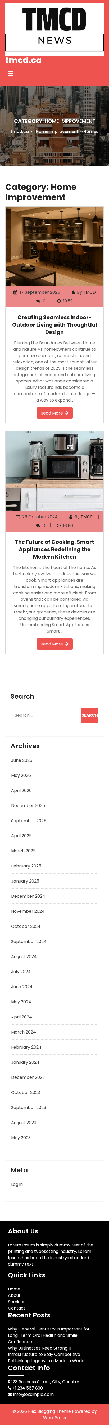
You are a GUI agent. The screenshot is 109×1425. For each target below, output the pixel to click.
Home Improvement (57, 131)
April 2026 (21, 790)
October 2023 (25, 1092)
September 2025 (28, 821)
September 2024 (29, 941)
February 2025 (26, 866)
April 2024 (21, 1017)
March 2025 (23, 851)
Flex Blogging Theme (50, 1411)
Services (16, 1302)
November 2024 (28, 911)
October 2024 (25, 926)
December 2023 (28, 1077)
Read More (51, 413)
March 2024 (23, 1032)
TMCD (89, 292)
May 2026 (21, 775)
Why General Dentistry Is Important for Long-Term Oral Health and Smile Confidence (49, 1335)
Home (14, 1289)
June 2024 (22, 987)
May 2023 (21, 1138)
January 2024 (25, 1062)
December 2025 (28, 806)
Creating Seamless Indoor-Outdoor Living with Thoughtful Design (54, 325)
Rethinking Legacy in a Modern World (46, 1361)
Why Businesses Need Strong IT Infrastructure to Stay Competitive (44, 1351)
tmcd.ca (23, 60)
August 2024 (24, 957)
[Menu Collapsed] (10, 74)
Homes (90, 131)
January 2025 (25, 881)
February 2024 (26, 1047)
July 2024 (21, 972)
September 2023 (28, 1108)
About (14, 1295)
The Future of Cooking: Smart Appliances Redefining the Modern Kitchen (54, 549)
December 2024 (28, 896)
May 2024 (21, 1002)
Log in (17, 1184)
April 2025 (21, 836)
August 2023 (23, 1123)
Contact (16, 1308)
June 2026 (21, 760)
